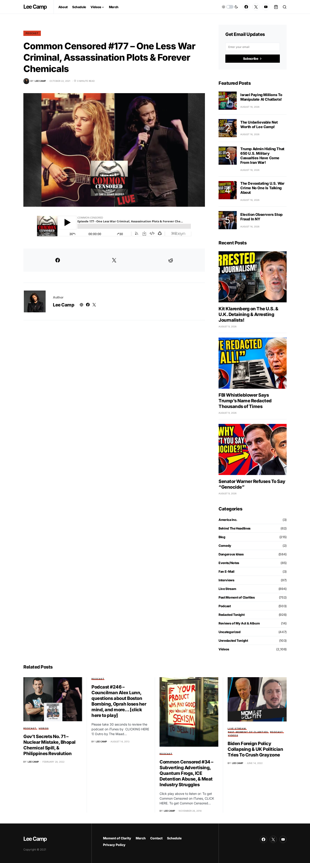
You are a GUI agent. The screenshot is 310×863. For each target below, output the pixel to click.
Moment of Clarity (117, 838)
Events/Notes (229, 563)
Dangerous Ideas (231, 554)
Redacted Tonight (231, 615)
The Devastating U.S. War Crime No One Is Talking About (262, 188)
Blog (222, 537)
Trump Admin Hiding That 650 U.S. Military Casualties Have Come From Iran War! (262, 156)
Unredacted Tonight (233, 640)
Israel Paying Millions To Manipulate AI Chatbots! (261, 97)
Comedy (225, 545)
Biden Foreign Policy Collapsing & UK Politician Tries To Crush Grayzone (255, 749)
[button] (230, 6)
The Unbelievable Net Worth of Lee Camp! (259, 124)
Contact (156, 838)
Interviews (226, 580)
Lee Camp (35, 6)
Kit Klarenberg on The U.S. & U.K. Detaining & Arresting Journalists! (248, 314)
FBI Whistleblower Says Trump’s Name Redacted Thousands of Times (245, 400)
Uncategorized (229, 632)
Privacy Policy (114, 845)
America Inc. (228, 520)
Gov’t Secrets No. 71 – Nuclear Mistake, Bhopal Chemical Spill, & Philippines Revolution (49, 745)
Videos (224, 649)
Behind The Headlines (235, 528)
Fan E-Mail (226, 571)
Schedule (174, 838)
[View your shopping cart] (276, 7)
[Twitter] (256, 6)
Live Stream (227, 589)
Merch (141, 838)
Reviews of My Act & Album (239, 623)
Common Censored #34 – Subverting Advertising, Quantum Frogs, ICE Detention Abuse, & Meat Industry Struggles (186, 773)
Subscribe (250, 58)
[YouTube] (265, 6)
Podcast (32, 33)
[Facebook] (246, 6)
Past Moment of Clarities (237, 597)
